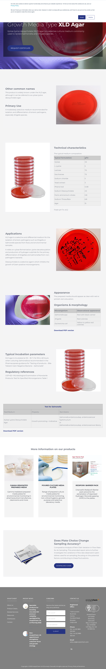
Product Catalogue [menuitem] (12, 608)
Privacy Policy (15, 5)
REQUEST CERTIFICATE (20, 48)
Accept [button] (82, 17)
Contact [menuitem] (9, 622)
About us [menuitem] (10, 605)
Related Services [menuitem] (12, 612)
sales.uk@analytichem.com (79, 642)
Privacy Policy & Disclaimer (76, 666)
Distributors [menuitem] (11, 619)
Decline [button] (91, 17)
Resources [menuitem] (10, 615)
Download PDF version (64, 330)
